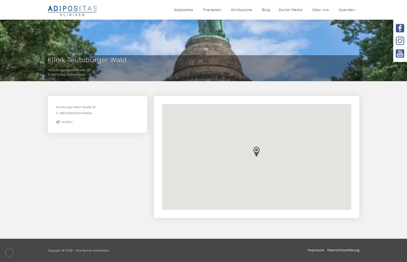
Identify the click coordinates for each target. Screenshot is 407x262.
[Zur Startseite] (72, 9)
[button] (9, 252)
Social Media (290, 10)
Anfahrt (67, 121)
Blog (266, 10)
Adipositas (183, 10)
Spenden (347, 10)
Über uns (320, 10)
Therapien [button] (212, 10)
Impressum (316, 250)
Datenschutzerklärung (343, 250)
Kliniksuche (241, 10)
